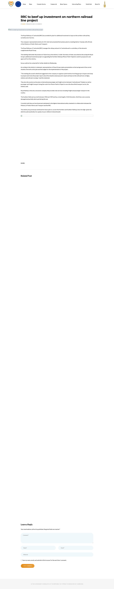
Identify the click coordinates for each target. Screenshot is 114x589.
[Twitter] (29, 163)
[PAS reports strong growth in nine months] (57, 483)
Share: (23, 163)
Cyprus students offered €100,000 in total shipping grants (42, 230)
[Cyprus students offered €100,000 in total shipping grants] (57, 201)
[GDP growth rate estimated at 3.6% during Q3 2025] (57, 427)
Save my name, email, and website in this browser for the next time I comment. (44, 560)
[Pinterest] (35, 163)
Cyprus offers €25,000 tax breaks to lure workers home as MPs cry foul (46, 399)
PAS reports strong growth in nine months (36, 512)
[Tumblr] (33, 163)
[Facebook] (27, 163)
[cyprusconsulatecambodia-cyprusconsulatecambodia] (14, 4)
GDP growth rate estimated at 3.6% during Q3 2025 (39, 456)
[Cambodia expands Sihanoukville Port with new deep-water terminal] (57, 257)
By (23, 24)
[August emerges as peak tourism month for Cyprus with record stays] (57, 314)
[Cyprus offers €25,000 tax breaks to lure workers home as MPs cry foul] (57, 370)
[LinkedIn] (31, 163)
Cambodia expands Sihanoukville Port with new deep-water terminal (45, 286)
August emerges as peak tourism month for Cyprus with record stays (45, 343)
